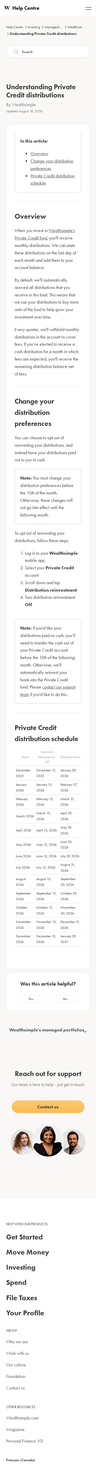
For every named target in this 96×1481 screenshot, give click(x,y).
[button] (31, 999)
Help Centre (14, 27)
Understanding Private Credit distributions (43, 33)
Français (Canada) (20, 1460)
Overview (39, 153)
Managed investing (58, 27)
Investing (34, 27)
